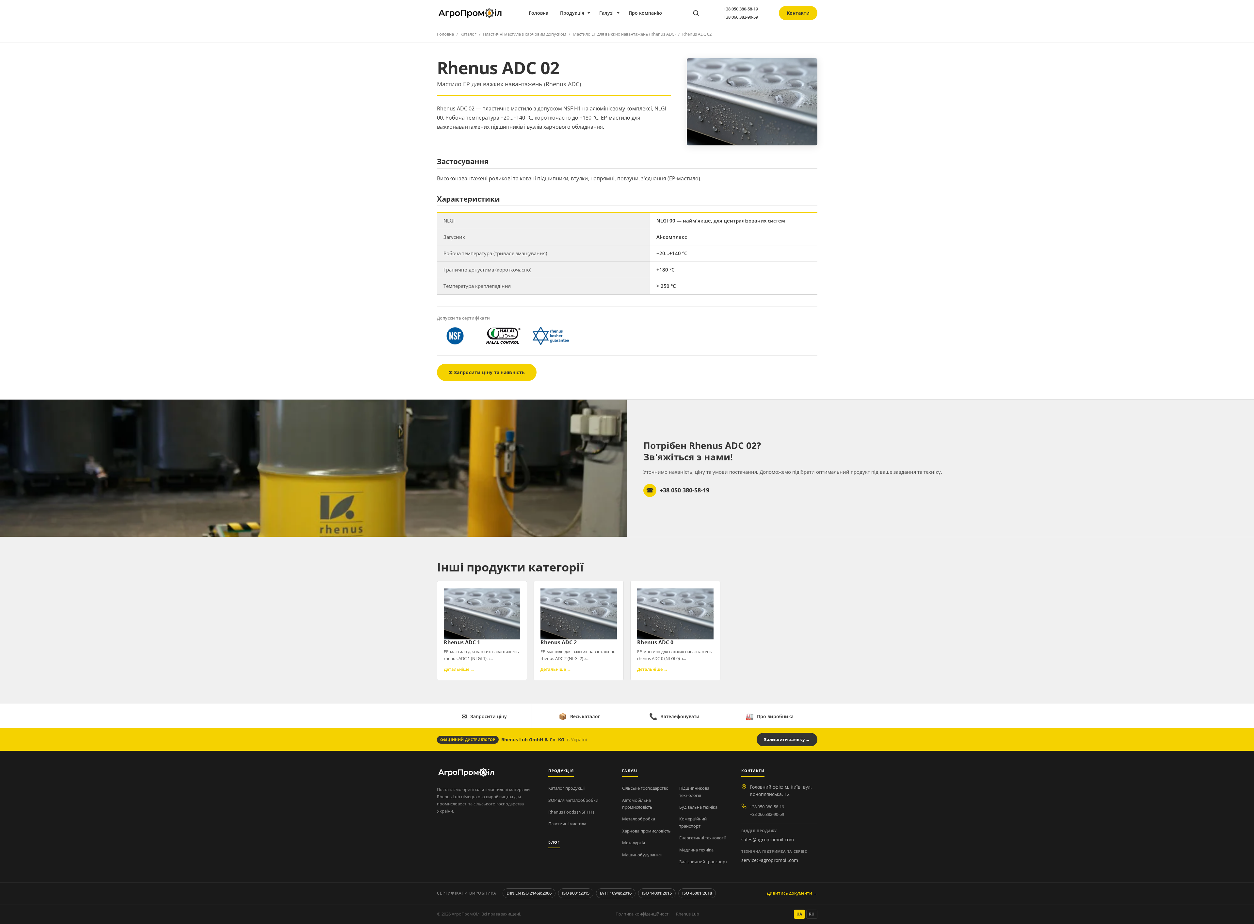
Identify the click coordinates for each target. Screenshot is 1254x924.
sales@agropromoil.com (767, 839)
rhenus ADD (754, 93)
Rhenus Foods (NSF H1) (571, 812)
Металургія (633, 843)
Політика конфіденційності (642, 914)
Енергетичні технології (702, 838)
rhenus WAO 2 (757, 105)
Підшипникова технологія (694, 791)
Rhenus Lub (687, 914)
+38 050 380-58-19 (741, 9)
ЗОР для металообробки (573, 800)
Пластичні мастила (567, 824)
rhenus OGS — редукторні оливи (687, 82)
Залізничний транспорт (703, 862)
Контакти (798, 13)
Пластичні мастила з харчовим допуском (524, 34)
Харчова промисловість (646, 831)
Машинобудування (642, 855)
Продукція (572, 13)
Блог (554, 842)
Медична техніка (696, 850)
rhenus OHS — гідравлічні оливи (686, 70)
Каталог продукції (566, 788)
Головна (538, 13)
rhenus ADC (754, 82)
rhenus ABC (754, 70)
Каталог (468, 34)
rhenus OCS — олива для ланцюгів (688, 105)
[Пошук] (696, 13)
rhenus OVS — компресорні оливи (688, 93)
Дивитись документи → (792, 893)
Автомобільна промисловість (637, 803)
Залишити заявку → (787, 739)
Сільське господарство (645, 788)
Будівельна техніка (698, 807)
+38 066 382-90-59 (741, 17)
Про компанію (645, 13)
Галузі (606, 13)
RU (811, 914)
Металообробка (638, 819)
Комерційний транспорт (693, 822)
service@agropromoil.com (769, 860)
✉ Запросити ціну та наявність (487, 372)
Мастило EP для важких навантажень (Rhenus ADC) (624, 34)
